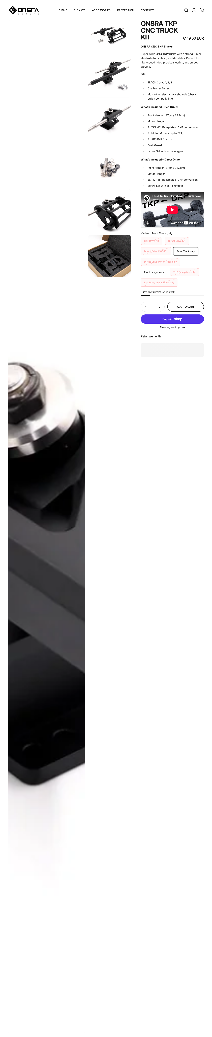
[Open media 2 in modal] (109, 73)
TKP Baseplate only (184, 272)
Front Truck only (186, 251)
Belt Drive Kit (151, 240)
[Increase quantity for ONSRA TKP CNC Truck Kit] (160, 307)
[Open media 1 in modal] (109, 34)
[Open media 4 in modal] (109, 164)
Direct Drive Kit (176, 240)
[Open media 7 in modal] (109, 256)
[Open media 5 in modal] (109, 210)
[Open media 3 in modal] (109, 119)
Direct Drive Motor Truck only (160, 261)
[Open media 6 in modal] (46, 527)
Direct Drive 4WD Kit (155, 251)
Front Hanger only (154, 272)
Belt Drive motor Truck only (159, 282)
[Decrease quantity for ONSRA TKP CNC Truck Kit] (145, 307)
